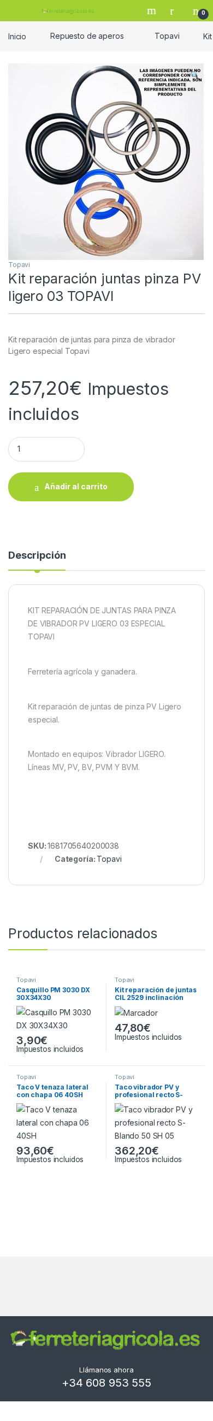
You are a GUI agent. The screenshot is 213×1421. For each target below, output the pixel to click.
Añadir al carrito (76, 486)
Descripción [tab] (37, 555)
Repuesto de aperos (86, 35)
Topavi (167, 35)
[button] (194, 75)
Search (153, 10)
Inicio (17, 35)
